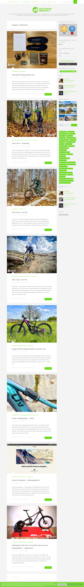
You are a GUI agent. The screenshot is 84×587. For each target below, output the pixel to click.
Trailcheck (62, 176)
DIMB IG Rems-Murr (71, 137)
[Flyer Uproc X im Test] (32, 187)
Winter (43, 93)
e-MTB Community (63, 139)
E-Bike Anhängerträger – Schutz (23, 418)
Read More (48, 94)
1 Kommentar (23, 421)
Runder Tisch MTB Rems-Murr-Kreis (67, 162)
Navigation (22, 476)
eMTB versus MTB (70, 141)
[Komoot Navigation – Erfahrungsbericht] (32, 459)
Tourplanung (25, 498)
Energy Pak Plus (16, 367)
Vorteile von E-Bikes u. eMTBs (66, 178)
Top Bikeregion (71, 164)
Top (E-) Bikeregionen (25, 1)
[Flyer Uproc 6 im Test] (32, 254)
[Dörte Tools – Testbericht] (32, 118)
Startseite (10, 1)
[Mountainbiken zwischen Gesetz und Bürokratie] (61, 87)
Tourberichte (62, 170)
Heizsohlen (33, 93)
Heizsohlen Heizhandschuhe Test (23, 75)
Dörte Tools (15, 162)
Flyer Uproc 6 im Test (19, 280)
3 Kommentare (24, 215)
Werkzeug (25, 162)
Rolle (24, 566)
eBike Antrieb (72, 139)
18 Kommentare (25, 550)
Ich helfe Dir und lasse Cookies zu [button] (75, 584)
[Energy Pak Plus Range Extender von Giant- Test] (32, 323)
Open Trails (62, 156)
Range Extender (26, 367)
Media (54, 1)
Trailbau (35, 140)
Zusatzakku (32, 367)
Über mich (16, 1)
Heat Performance (26, 93)
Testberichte (22, 71)
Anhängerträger (16, 437)
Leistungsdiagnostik (64, 152)
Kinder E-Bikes (62, 150)
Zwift (33, 566)
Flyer (17, 229)
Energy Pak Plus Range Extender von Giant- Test (29, 349)
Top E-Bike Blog (63, 166)
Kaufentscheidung (24, 276)
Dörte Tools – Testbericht (20, 143)
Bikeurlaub (62, 137)
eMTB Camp (43, 1)
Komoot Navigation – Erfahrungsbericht (25, 480)
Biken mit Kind (35, 1)
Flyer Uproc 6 (18, 298)
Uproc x (25, 229)
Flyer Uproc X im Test (19, 212)
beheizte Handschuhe (17, 93)
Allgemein (14, 71)
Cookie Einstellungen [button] (62, 584)
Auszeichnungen (63, 133)
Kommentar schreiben (27, 77)
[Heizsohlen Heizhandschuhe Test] (32, 49)
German (61, 44)
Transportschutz (30, 437)
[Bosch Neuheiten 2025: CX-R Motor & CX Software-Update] (61, 93)
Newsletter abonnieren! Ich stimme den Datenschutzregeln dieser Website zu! (67, 61)
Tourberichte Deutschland (65, 172)
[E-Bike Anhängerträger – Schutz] (32, 393)
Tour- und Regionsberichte (66, 168)
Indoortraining (18, 566)
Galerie (49, 1)
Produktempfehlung (17, 140)
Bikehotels (62, 135)
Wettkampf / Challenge (64, 182)
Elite (14, 566)
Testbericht (38, 93)
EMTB (14, 229)
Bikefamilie (72, 133)
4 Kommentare (25, 282)
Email (60, 55)
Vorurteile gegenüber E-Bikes (66, 180)
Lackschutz (23, 437)
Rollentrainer (29, 566)
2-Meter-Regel (62, 131)
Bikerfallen (69, 135)
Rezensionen (22, 345)
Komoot (14, 498)
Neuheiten (69, 154)
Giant (21, 367)
